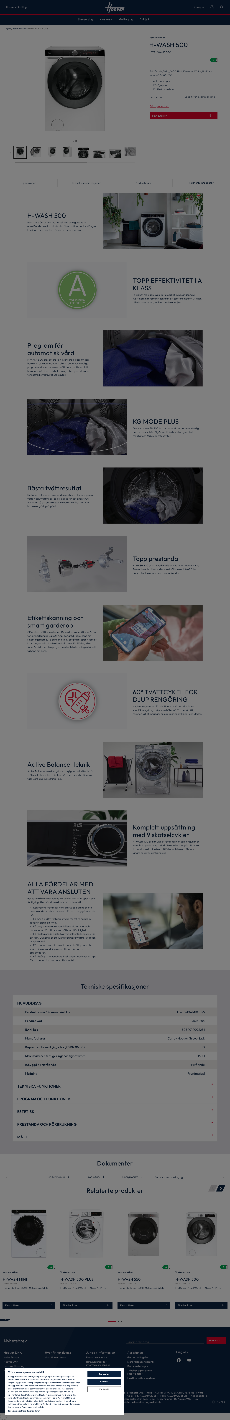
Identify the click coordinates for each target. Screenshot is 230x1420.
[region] (64, 1391)
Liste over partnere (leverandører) (24, 1411)
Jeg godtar (104, 1374)
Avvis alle (104, 1381)
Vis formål (104, 1389)
